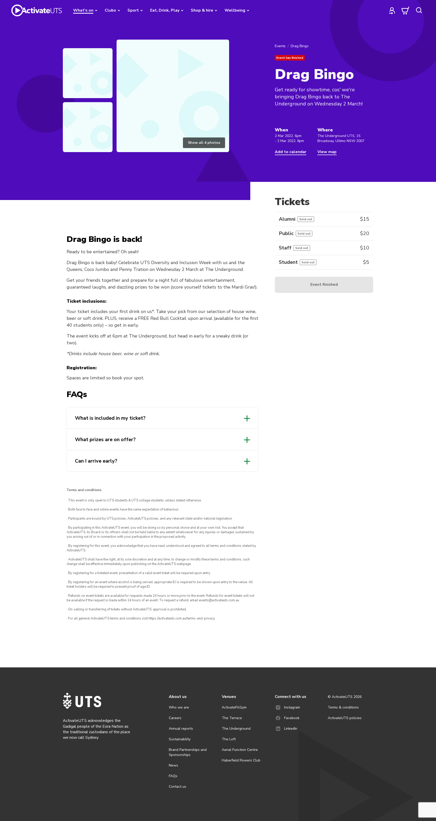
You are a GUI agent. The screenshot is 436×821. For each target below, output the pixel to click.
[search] (419, 10)
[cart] (405, 10)
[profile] (392, 10)
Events (280, 46)
